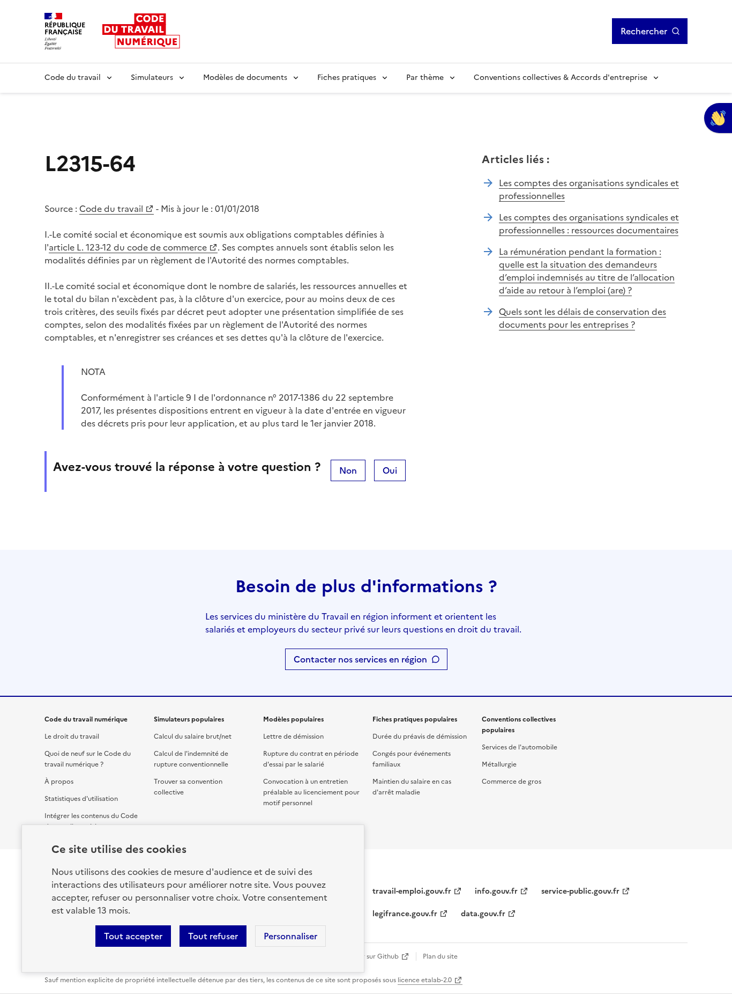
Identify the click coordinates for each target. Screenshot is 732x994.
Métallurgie (499, 764)
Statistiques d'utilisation (81, 799)
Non (348, 470)
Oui (390, 470)
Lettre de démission (293, 736)
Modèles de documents (245, 77)
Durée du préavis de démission (419, 736)
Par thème (425, 77)
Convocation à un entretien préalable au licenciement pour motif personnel (311, 792)
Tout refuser (213, 936)
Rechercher (644, 31)
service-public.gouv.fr (580, 891)
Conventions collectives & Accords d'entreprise (560, 77)
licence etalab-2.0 (425, 980)
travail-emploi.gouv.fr (411, 891)
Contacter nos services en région (360, 659)
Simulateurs (152, 77)
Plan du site (440, 956)
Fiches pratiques (346, 77)
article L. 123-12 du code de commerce (128, 247)
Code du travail (72, 77)
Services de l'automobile (519, 747)
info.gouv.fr (496, 891)
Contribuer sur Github (365, 956)
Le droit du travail (71, 736)
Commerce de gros (511, 781)
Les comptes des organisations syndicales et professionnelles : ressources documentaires (589, 224)
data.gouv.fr (483, 913)
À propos (58, 781)
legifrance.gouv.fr (404, 913)
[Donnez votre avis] (718, 118)
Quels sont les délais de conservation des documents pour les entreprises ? (582, 318)
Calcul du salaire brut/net (192, 736)
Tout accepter (133, 936)
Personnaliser (290, 936)
